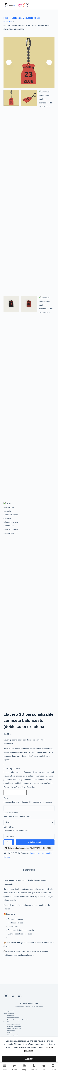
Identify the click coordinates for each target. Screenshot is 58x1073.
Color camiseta (11, 812)
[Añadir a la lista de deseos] (4, 764)
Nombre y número (12, 768)
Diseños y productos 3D (9, 1011)
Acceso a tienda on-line (29, 1003)
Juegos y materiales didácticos (14, 1028)
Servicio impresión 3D (9, 1013)
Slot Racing (9, 1032)
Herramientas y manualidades (14, 1026)
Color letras (9, 827)
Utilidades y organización (12, 1035)
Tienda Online (7, 1022)
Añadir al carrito (35, 842)
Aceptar (29, 1059)
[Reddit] (23, 5)
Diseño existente (10, 1015)
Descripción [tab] (29, 870)
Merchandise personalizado (13, 1017)
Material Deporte (11, 1030)
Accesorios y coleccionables (41, 853)
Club (6, 798)
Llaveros (7, 857)
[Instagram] (20, 5)
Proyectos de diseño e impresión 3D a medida (17, 1019)
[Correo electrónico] (27, 5)
